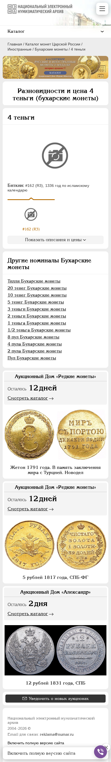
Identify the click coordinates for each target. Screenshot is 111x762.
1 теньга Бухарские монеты (37, 323)
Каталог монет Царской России (52, 44)
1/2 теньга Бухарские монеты (39, 330)
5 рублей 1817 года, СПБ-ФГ (55, 577)
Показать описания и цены (53, 239)
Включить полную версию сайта (36, 743)
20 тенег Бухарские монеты (37, 288)
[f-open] (100, 751)
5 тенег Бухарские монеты (36, 302)
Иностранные (20, 49)
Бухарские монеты (51, 49)
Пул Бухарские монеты (32, 358)
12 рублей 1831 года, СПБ (55, 683)
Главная (15, 44)
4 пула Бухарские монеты (35, 344)
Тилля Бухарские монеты (34, 281)
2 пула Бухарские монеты (35, 351)
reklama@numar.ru (57, 734)
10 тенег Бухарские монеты (37, 295)
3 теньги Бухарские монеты (37, 309)
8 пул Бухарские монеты (33, 337)
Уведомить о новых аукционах (59, 698)
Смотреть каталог (28, 398)
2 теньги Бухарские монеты (37, 316)
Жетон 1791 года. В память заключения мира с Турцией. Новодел (55, 470)
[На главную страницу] (40, 9)
